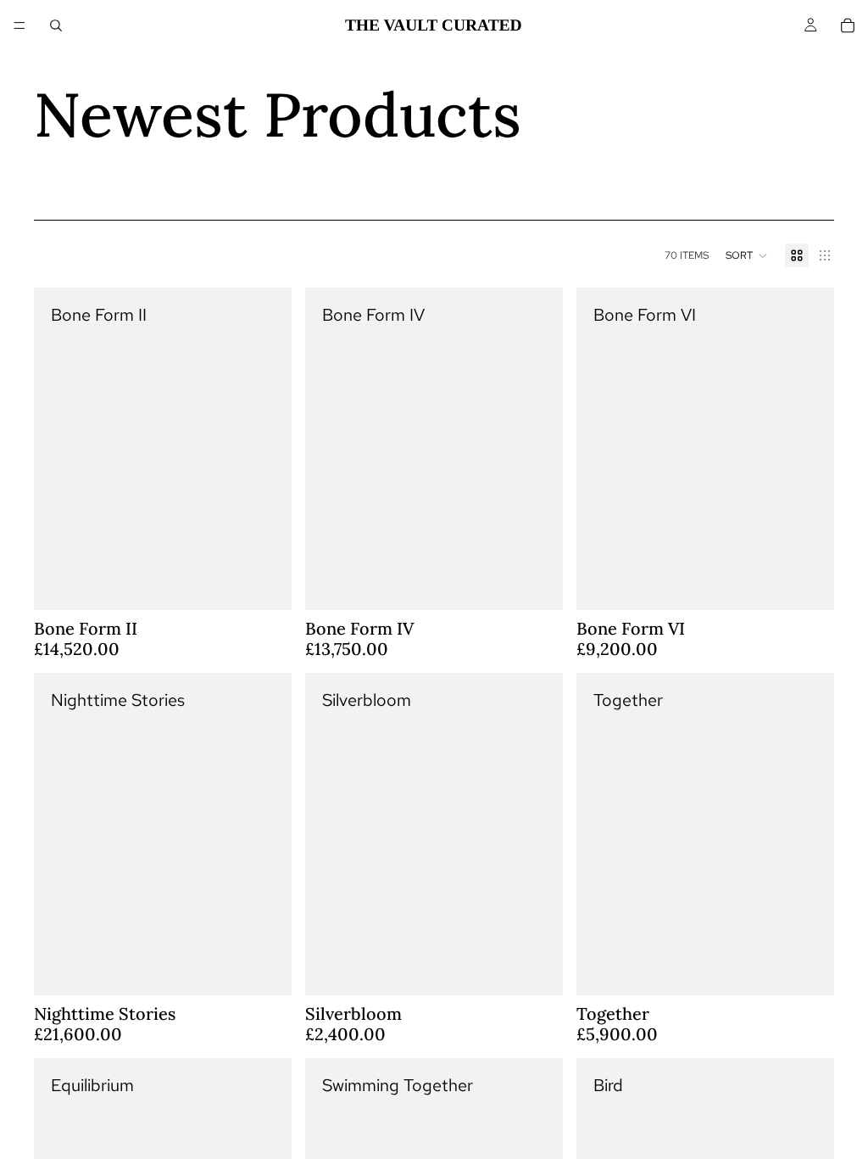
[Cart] (847, 25)
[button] (747, 255)
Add (280, 584)
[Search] (56, 25)
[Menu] (19, 25)
